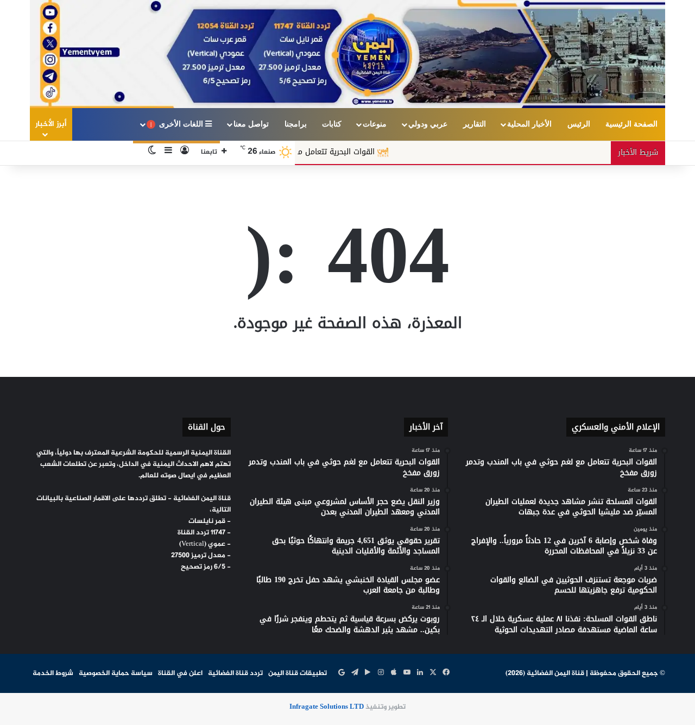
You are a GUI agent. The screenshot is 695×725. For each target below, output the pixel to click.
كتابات (332, 124)
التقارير (474, 124)
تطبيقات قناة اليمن (297, 673)
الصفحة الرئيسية (631, 124)
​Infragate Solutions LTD (326, 707)
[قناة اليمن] (347, 54)
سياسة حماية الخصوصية (116, 673)
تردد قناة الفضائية (235, 673)
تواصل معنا (251, 124)
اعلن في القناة (180, 673)
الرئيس (578, 124)
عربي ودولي (427, 124)
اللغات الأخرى (177, 124)
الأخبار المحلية (529, 124)
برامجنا (296, 124)
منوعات (375, 124)
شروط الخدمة (53, 673)
